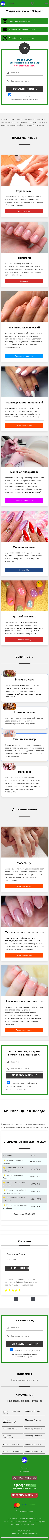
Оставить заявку (24, 640)
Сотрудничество (24, 1478)
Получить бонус (24, 211)
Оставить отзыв (17, 1268)
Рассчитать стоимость (24, 356)
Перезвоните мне (24, 1495)
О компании (24, 1395)
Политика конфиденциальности (24, 1534)
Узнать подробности (24, 500)
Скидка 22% (24, 570)
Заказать (24, 281)
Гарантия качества (24, 425)
